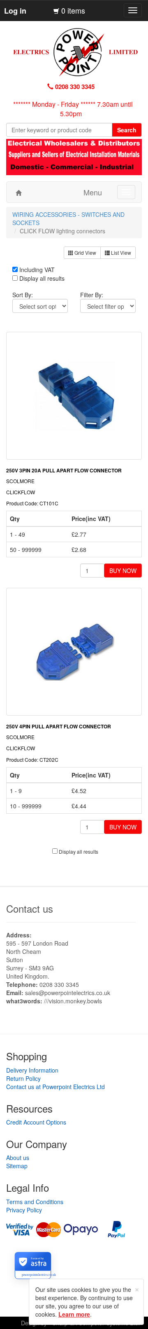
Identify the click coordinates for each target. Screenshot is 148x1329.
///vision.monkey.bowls (73, 1001)
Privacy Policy (24, 1210)
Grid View (84, 252)
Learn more (74, 1314)
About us (17, 1157)
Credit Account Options (36, 1122)
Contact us (29, 908)
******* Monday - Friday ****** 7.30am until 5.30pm (73, 108)
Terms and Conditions (34, 1202)
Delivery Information (32, 1070)
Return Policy (23, 1078)
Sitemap (17, 1166)
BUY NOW (122, 570)
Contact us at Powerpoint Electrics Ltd (55, 1086)
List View (120, 252)
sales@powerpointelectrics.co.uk (67, 993)
